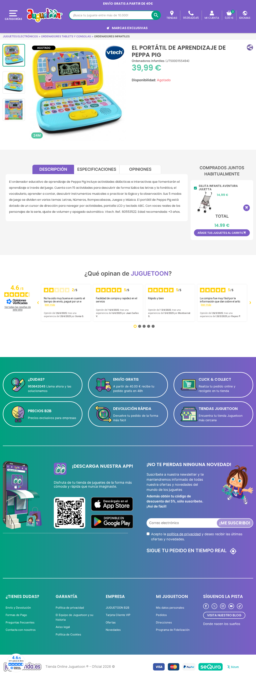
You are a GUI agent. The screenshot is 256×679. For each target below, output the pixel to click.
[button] (250, 47)
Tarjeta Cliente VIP (118, 615)
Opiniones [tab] (140, 169)
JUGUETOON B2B (117, 607)
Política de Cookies (68, 634)
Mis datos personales (170, 607)
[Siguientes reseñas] (250, 303)
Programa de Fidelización (173, 630)
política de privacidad (184, 534)
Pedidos (161, 615)
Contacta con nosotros (21, 630)
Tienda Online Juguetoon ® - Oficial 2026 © (80, 666)
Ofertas (111, 622)
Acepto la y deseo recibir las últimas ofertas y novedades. (196, 536)
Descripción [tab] (53, 169)
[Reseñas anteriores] (37, 303)
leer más (50, 304)
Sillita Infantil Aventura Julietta (218, 187)
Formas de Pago (16, 615)
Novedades (113, 630)
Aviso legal (63, 627)
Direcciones (164, 622)
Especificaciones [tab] (96, 169)
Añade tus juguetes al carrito (222, 232)
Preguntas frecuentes (20, 622)
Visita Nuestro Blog (224, 615)
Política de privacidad (70, 607)
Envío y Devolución (18, 607)
